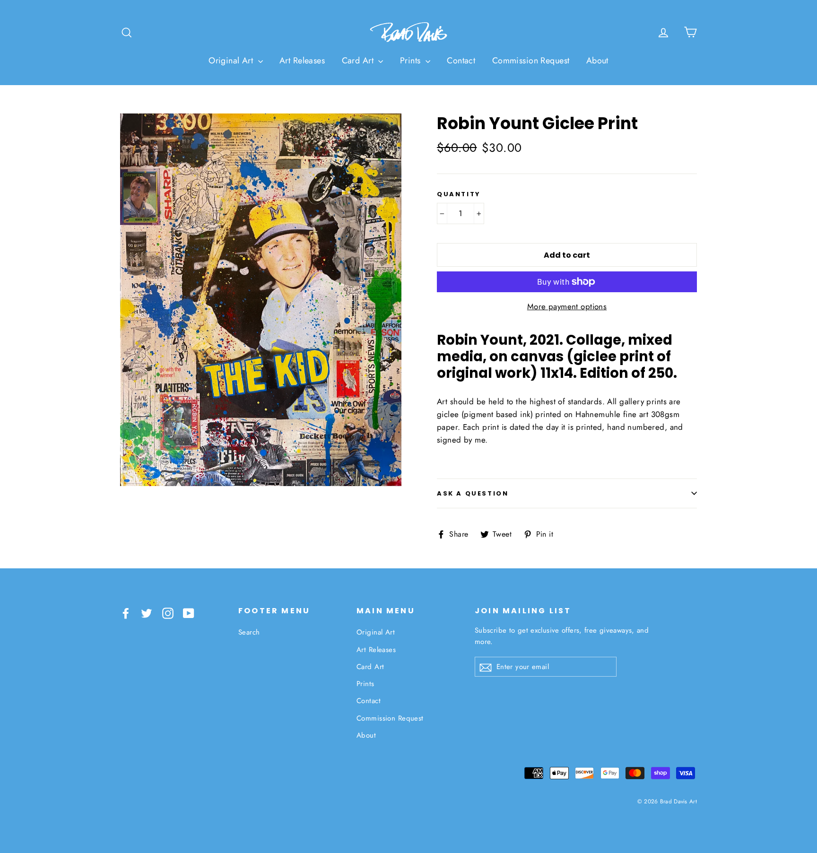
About (597, 60)
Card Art (359, 60)
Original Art (232, 60)
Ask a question (472, 493)
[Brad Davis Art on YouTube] (188, 612)
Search (249, 632)
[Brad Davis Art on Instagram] (168, 612)
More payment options (567, 306)
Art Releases (302, 60)
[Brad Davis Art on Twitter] (146, 612)
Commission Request (531, 60)
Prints (411, 60)
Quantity (459, 194)
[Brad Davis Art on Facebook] (125, 612)
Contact (461, 60)
